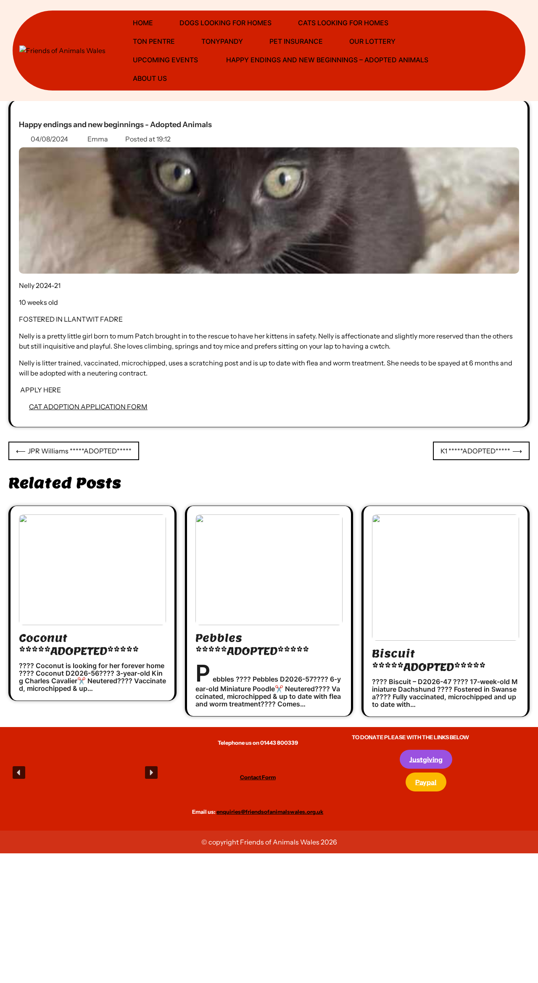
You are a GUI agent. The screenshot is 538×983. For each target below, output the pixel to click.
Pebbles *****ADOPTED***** (252, 644)
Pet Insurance (296, 41)
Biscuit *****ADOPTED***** (428, 660)
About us (150, 78)
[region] (85, 772)
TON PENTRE (154, 41)
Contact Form (258, 777)
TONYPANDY (222, 41)
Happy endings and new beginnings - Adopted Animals (115, 124)
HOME (143, 23)
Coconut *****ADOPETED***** (79, 644)
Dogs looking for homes (225, 23)
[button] (19, 772)
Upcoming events (165, 60)
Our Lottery (372, 41)
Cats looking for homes (343, 23)
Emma (97, 139)
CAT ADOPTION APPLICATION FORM (88, 406)
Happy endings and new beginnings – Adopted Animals (326, 60)
